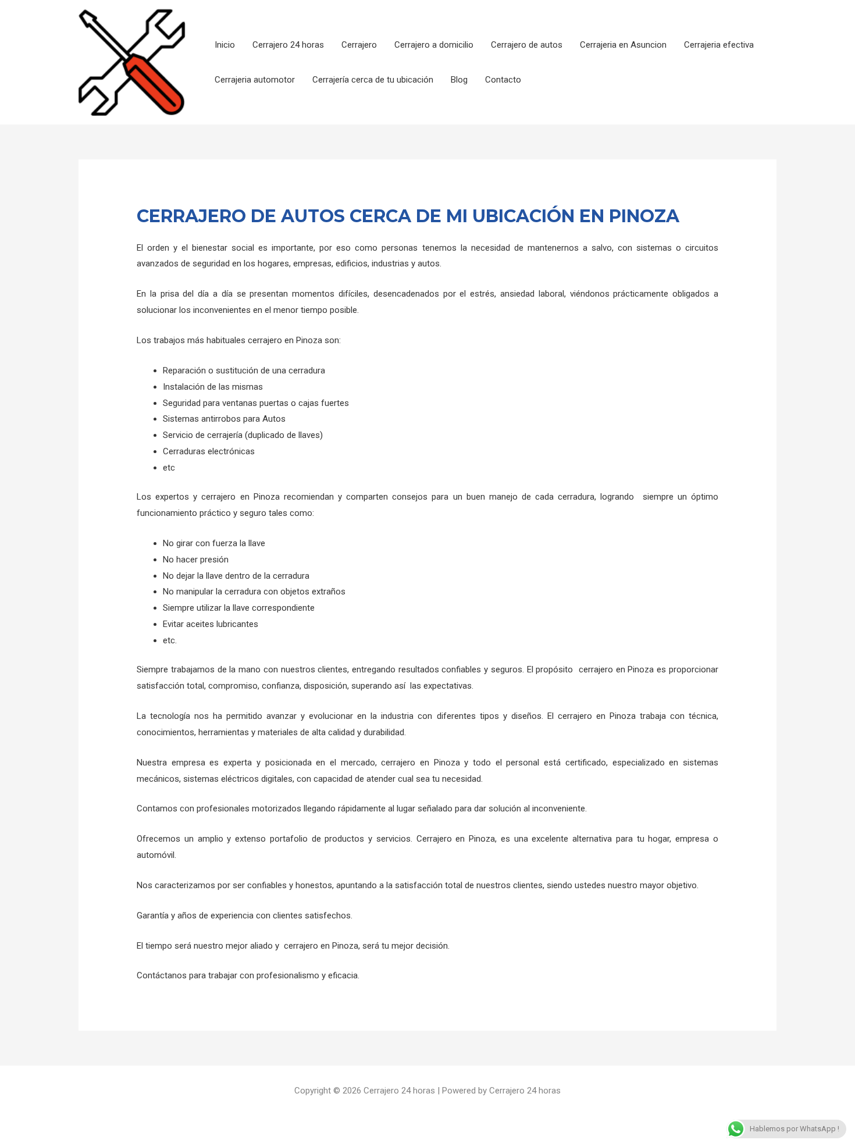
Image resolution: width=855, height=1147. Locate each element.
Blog (459, 79)
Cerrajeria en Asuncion (623, 45)
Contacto (503, 79)
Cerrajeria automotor (255, 79)
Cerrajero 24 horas (288, 45)
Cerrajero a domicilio (433, 45)
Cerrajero (359, 45)
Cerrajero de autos (526, 45)
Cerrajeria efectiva (719, 45)
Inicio (225, 45)
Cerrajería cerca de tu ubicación (372, 79)
